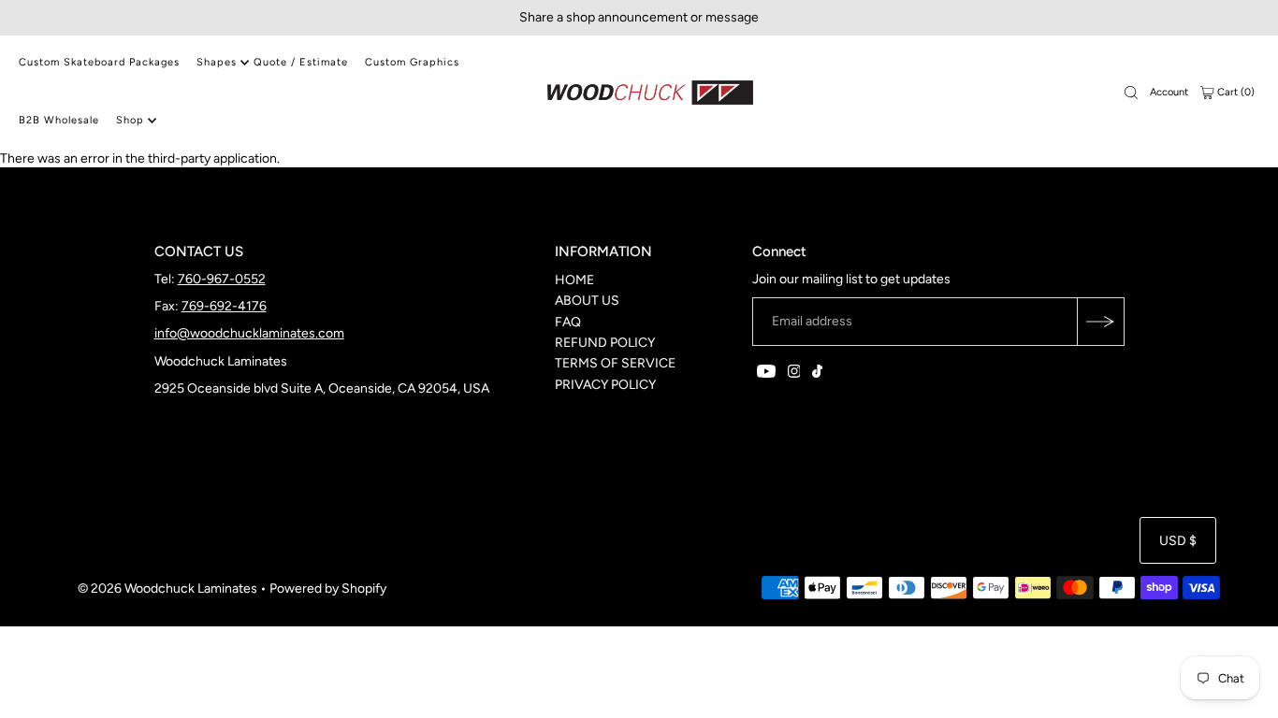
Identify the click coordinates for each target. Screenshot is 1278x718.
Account (1169, 92)
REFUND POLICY (605, 343)
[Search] (1131, 92)
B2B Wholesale (59, 120)
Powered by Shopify (327, 588)
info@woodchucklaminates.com (249, 333)
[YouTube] (766, 374)
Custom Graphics (412, 62)
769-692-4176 (224, 306)
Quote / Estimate (301, 62)
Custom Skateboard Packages (99, 62)
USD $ (1178, 541)
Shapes (216, 62)
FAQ (568, 322)
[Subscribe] (1100, 321)
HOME (574, 280)
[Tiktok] (817, 374)
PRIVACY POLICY (605, 385)
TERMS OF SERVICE (615, 363)
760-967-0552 (222, 279)
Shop (130, 120)
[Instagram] (794, 374)
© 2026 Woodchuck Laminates (167, 588)
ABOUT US (587, 301)
